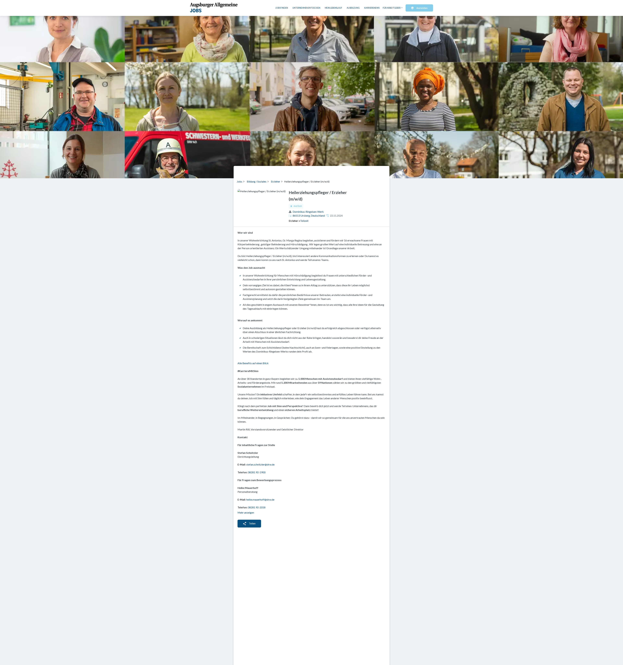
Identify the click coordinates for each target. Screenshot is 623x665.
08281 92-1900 (256, 472)
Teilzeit (304, 220)
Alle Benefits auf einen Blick (253, 363)
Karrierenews (371, 7)
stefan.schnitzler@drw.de (260, 464)
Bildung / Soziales (256, 181)
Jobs (239, 181)
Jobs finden (281, 7)
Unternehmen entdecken (306, 7)
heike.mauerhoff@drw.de (260, 499)
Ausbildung (353, 7)
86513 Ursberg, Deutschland (309, 215)
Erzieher (275, 181)
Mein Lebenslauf (333, 7)
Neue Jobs (359, 171)
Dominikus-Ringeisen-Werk (308, 211)
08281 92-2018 (256, 507)
